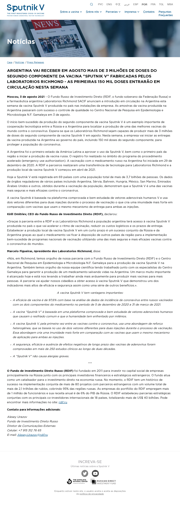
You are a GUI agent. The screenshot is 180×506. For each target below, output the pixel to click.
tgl (161, 4)
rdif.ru (63, 402)
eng (109, 4)
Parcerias (112, 11)
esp (135, 4)
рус (100, 4)
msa (170, 4)
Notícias (19, 62)
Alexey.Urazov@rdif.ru (32, 435)
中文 (118, 4)
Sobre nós (92, 11)
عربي (127, 4)
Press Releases (35, 62)
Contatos (149, 11)
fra (153, 4)
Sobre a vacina (69, 11)
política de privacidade (92, 494)
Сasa (9, 62)
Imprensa (130, 11)
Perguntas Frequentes (166, 13)
